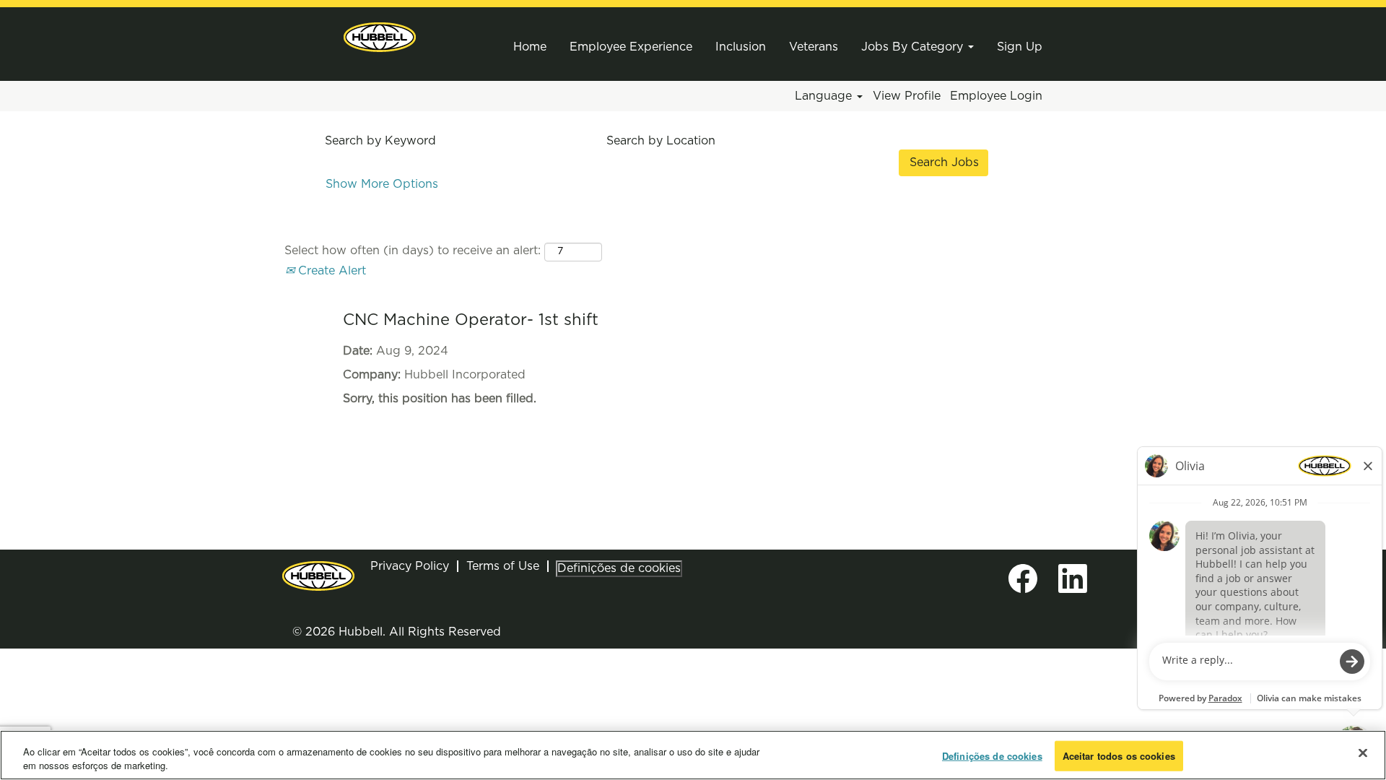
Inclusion (740, 47)
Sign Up (1019, 47)
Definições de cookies (619, 568)
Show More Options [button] (382, 184)
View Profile (907, 96)
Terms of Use (502, 566)
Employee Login (996, 96)
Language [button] (825, 96)
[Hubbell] (380, 37)
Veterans (813, 47)
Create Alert (330, 271)
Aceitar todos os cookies (1119, 756)
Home (529, 47)
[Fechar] (1363, 753)
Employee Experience (631, 47)
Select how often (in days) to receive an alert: (412, 250)
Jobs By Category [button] (914, 47)
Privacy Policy (409, 566)
